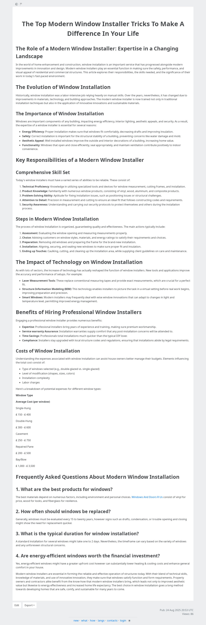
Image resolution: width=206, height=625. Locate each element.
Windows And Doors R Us (147, 497)
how (92, 620)
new (76, 620)
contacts (112, 620)
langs (101, 620)
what (84, 620)
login (123, 620)
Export (29, 605)
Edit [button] (16, 605)
